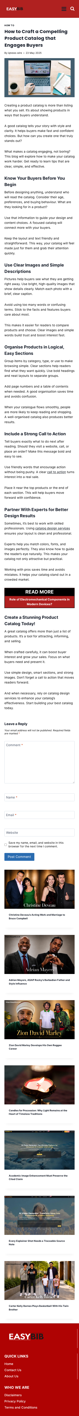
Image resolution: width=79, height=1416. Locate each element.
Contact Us (12, 1370)
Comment (14, 745)
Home (8, 1364)
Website (12, 832)
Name (11, 797)
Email (11, 815)
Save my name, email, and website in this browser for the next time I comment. (36, 844)
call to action (56, 472)
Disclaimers (13, 1395)
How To (9, 25)
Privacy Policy (15, 1401)
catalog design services (52, 528)
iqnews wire (15, 52)
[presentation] (39, 889)
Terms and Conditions (20, 1407)
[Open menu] (64, 9)
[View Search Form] (72, 9)
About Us (11, 1376)
